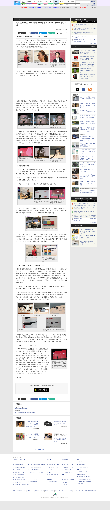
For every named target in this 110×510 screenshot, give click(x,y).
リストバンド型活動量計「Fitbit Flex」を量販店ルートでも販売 (32, 435)
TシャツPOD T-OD (53, 467)
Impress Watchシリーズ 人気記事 (84, 198)
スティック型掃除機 (66, 7)
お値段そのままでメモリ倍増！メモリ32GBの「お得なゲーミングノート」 (87, 58)
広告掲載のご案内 (39, 490)
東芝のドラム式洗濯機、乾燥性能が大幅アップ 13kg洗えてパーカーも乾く (87, 129)
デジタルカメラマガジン (20, 479)
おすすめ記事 (78, 226)
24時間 (80, 21)
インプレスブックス (34, 479)
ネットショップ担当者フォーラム (37, 464)
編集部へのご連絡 (49, 490)
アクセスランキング (80, 19)
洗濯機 (75, 7)
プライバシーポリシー (60, 490)
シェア (35, 33)
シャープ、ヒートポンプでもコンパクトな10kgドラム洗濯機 (87, 183)
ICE (78, 459)
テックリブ (64, 482)
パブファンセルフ (83, 471)
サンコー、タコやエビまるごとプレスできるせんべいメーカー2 (87, 176)
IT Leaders (17, 469)
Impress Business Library (35, 467)
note (53, 33)
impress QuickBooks (83, 467)
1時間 (74, 21)
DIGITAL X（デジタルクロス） (37, 472)
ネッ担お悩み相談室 (19, 474)
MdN (63, 474)
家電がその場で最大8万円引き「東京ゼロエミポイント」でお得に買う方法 (87, 243)
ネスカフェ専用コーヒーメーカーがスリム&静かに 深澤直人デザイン (87, 105)
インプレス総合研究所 (20, 467)
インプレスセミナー (34, 469)
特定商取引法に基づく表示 (91, 490)
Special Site (78, 46)
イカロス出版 (65, 459)
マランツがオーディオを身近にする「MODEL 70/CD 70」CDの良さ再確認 (87, 52)
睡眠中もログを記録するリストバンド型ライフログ (60, 423)
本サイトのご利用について (19, 490)
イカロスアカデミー (68, 472)
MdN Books (66, 477)
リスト (28, 33)
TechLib (65, 484)
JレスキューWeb (67, 469)
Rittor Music (50, 459)
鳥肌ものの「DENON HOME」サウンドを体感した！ (87, 70)
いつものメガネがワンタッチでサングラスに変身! (60, 439)
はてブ (44, 33)
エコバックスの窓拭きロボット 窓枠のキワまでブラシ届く (87, 98)
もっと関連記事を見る (41, 449)
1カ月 (93, 21)
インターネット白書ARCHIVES (22, 484)
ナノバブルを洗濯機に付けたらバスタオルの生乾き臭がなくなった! (87, 231)
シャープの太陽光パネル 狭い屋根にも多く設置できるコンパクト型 (87, 164)
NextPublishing (33, 481)
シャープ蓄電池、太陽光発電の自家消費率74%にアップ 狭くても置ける (87, 145)
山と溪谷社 (49, 472)
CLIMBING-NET (52, 477)
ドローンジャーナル (19, 472)
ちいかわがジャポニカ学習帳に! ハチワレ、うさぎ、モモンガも (87, 151)
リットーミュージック (54, 462)
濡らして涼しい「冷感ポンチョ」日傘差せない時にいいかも (87, 192)
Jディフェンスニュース (69, 464)
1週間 (87, 21)
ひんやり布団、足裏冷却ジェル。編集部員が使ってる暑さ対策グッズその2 (87, 138)
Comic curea (82, 464)
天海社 (80, 462)
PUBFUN (79, 469)
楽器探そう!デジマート (54, 464)
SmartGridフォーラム (35, 462)
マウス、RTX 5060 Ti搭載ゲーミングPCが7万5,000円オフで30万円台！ (87, 76)
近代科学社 (49, 479)
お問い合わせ (30, 490)
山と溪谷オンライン (53, 474)
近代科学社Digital (53, 481)
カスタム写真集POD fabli (85, 479)
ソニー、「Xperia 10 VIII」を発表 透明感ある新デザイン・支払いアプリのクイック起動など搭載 (85, 217)
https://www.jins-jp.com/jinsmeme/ (25, 412)
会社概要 (70, 490)
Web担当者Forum (19, 464)
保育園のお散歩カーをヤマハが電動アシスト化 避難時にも (87, 123)
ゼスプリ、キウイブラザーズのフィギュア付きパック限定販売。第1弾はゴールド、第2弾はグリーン (85, 205)
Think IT (17, 462)
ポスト (23, 33)
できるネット (18, 482)
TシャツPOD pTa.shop (84, 476)
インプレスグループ (78, 490)
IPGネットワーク (81, 474)
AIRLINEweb (67, 462)
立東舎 (50, 469)
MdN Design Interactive (69, 479)
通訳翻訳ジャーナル (68, 467)
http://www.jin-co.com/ (21, 408)
